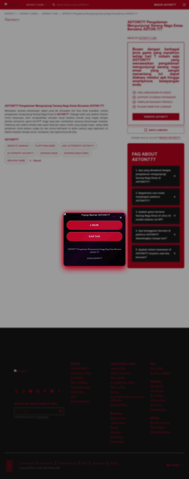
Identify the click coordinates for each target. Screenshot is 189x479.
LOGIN (94, 225)
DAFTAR (94, 236)
